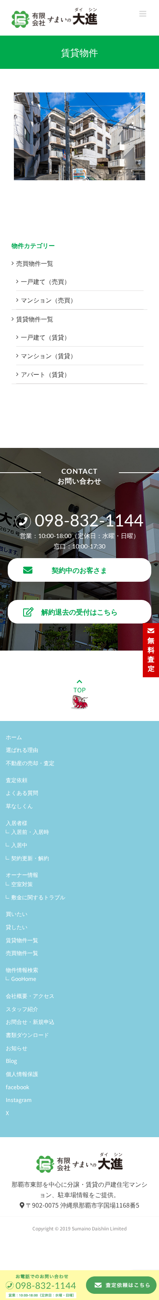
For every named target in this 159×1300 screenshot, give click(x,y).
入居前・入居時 (30, 831)
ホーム (14, 737)
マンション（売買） (48, 299)
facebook (17, 1087)
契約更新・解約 (30, 858)
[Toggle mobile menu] (143, 14)
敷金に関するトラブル (38, 897)
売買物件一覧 (34, 263)
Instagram (19, 1100)
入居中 (19, 845)
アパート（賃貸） (45, 374)
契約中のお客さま (79, 570)
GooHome (23, 978)
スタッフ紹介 (22, 1009)
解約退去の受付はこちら (79, 611)
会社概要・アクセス (30, 995)
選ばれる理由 (22, 749)
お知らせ (16, 1048)
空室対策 (22, 884)
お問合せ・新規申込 (30, 1021)
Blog (11, 1060)
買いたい (16, 913)
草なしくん (19, 806)
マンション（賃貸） (48, 355)
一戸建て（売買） (45, 281)
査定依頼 (16, 780)
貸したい (16, 927)
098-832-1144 (89, 521)
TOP (79, 689)
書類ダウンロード (27, 1035)
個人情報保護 (22, 1074)
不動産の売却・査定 (30, 763)
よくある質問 (22, 792)
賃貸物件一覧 (34, 318)
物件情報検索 (22, 970)
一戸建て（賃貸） (45, 337)
